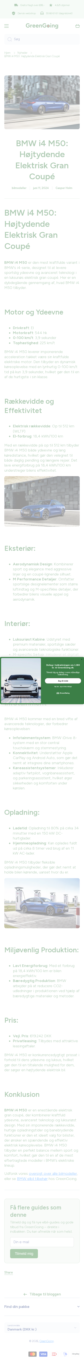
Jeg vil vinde (63, 681)
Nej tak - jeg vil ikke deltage (63, 686)
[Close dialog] (81, 659)
